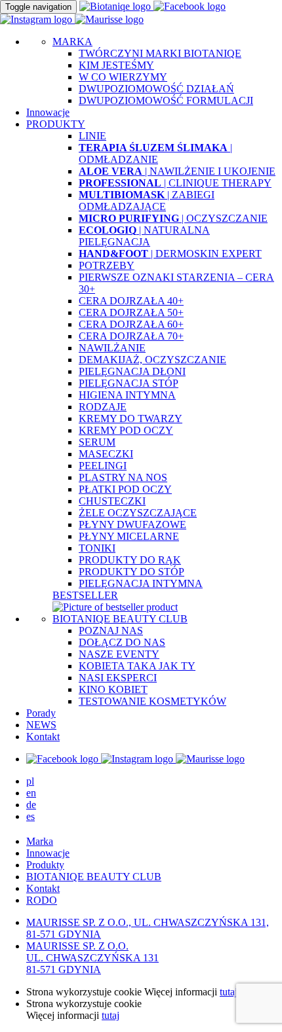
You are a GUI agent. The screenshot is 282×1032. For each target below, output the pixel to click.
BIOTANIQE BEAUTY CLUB (120, 618)
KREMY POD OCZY (126, 430)
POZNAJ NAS (111, 630)
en (31, 792)
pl (30, 781)
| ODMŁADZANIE (155, 153)
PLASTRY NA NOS (123, 477)
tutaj (228, 991)
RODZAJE (103, 406)
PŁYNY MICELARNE (129, 536)
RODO (41, 900)
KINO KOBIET (113, 689)
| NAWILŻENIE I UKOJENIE (177, 171)
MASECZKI (106, 453)
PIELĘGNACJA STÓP (128, 383)
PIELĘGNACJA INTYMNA (141, 583)
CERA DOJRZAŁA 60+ (131, 324)
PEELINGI (103, 465)
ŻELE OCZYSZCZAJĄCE (138, 512)
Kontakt (43, 736)
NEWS (41, 724)
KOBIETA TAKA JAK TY (137, 665)
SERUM (97, 442)
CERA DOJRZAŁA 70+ (131, 336)
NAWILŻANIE (112, 347)
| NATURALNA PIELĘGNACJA (144, 235)
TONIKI (97, 548)
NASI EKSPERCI (118, 677)
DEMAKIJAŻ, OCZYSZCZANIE (152, 359)
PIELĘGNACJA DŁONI (132, 371)
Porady (41, 713)
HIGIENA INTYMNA (127, 394)
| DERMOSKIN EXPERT (170, 253)
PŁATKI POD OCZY (125, 489)
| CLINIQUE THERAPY (175, 182)
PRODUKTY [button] (55, 124)
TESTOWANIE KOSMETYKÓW (152, 701)
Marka (39, 841)
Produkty (45, 864)
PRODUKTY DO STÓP (131, 571)
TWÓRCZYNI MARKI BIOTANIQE (160, 53)
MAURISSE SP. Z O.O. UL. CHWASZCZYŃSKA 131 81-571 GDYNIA (92, 957)
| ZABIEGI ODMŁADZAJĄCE (146, 200)
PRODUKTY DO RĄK (130, 559)
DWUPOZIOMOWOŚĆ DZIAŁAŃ (156, 88)
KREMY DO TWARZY (130, 418)
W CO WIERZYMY (123, 76)
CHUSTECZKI (112, 501)
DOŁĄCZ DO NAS (122, 642)
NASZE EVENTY (119, 654)
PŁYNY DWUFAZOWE (132, 524)
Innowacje (48, 112)
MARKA (72, 41)
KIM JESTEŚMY (116, 65)
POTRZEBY (106, 265)
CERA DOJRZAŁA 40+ (131, 300)
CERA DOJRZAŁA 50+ (131, 312)
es (30, 816)
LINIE (92, 135)
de (31, 804)
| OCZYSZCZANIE (173, 218)
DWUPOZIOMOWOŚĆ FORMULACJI (166, 100)
